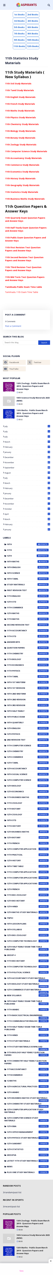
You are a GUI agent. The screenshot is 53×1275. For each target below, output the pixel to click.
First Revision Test (24, 590)
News (24, 1166)
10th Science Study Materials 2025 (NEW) (33, 399)
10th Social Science (24, 774)
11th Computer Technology (24, 966)
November (27, 462)
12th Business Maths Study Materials (27, 1099)
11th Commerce (24, 607)
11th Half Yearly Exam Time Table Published (23, 1028)
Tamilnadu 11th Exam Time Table (21, 292)
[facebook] (14, 362)
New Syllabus (24, 995)
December (27, 457)
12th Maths (24, 613)
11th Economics (24, 665)
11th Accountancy (24, 630)
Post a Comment (13, 326)
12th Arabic (24, 1092)
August (27, 472)
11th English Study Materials (20, 97)
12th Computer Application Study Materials (23, 1110)
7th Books (19, 33)
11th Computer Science (24, 745)
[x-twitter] (38, 362)
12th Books (33, 46)
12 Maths (24, 1080)
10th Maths (24, 561)
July (27, 426)
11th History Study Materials (20, 178)
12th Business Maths (24, 831)
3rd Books (19, 20)
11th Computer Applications (24, 877)
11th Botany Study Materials (20, 137)
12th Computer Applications (24, 883)
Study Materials (24, 584)
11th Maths (24, 619)
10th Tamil (24, 578)
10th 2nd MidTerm (24, 693)
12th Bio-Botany (24, 900)
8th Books (33, 33)
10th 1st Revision (24, 688)
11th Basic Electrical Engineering (24, 1016)
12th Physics (24, 734)
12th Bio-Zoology (24, 935)
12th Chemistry (24, 751)
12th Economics (24, 791)
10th (24, 544)
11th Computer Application (24, 872)
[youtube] (14, 368)
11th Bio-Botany (24, 961)
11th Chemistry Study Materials (22, 124)
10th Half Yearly (24, 711)
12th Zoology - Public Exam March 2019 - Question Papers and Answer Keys (32, 386)
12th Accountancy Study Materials (26, 979)
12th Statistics (24, 1149)
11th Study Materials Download (24, 1047)
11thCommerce (24, 1075)
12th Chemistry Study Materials (24, 1104)
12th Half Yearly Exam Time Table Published (23, 948)
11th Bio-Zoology (24, 895)
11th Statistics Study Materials (21, 192)
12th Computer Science (24, 780)
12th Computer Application (24, 849)
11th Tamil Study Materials (19, 90)
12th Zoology (24, 814)
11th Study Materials (24, 1041)
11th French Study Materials (20, 103)
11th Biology (24, 659)
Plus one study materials (24, 1172)
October (27, 509)
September (27, 467)
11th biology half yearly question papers (24, 1053)
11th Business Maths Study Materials (25, 198)
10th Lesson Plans (24, 923)
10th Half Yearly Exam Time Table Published (23, 1002)
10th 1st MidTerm (24, 682)
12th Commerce (24, 757)
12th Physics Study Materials (24, 1137)
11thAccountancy (24, 1069)
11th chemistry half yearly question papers (25, 1062)
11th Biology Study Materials (20, 131)
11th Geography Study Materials (22, 185)
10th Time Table (24, 866)
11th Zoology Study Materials (20, 144)
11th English (24, 596)
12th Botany (24, 837)
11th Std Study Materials (18, 83)
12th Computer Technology (24, 941)
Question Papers (24, 647)
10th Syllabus (24, 929)
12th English (24, 728)
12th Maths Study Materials (24, 912)
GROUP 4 (24, 955)
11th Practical (24, 854)
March (27, 441)
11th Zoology (24, 803)
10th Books (33, 39)
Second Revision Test (24, 624)
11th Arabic (24, 1009)
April (27, 514)
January (27, 452)
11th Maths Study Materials (20, 110)
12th (24, 555)
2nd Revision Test (24, 739)
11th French (24, 843)
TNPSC (24, 918)
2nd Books (32, 14)
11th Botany (24, 808)
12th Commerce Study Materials (24, 990)
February (27, 447)
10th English (24, 567)
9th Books (19, 39)
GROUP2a (24, 1155)
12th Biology (24, 785)
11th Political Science (24, 972)
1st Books (19, 14)
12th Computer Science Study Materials (22, 1119)
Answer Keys (24, 642)
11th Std (24, 636)
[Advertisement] (26, 1269)
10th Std (24, 820)
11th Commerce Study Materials (22, 164)
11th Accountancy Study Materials (23, 158)
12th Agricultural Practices (24, 1086)
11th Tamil (24, 676)
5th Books (19, 27)
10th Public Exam (24, 716)
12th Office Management (24, 1132)
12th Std (24, 601)
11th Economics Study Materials (22, 171)
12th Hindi (24, 906)
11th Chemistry (24, 653)
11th (24, 550)
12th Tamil (24, 762)
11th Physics (24, 670)
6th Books (33, 27)
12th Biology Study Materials (24, 985)
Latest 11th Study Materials (24, 1160)
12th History (24, 860)
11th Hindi (24, 1035)
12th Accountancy (24, 768)
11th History (24, 826)
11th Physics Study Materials (20, 117)
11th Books (19, 46)
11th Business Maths (24, 797)
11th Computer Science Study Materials (26, 151)
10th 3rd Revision (24, 705)
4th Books (33, 20)
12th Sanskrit (24, 1143)
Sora (21, 1271)
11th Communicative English (24, 1021)
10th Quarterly (24, 722)
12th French (24, 889)
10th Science (24, 573)
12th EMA (24, 1126)
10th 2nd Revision (24, 699)
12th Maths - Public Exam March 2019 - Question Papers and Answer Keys (32, 413)
